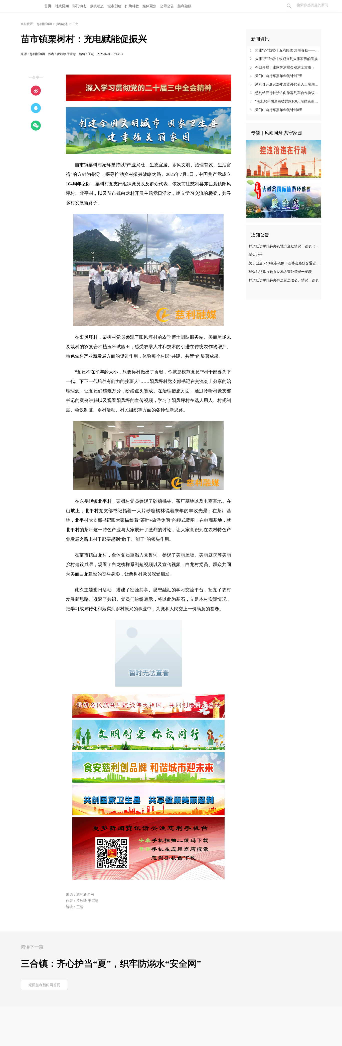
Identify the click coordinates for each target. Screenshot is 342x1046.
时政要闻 (62, 6)
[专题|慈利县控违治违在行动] (283, 158)
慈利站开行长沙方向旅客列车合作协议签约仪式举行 (285, 93)
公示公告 (167, 6)
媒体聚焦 (149, 6)
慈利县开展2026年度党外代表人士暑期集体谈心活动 (285, 84)
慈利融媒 (185, 6)
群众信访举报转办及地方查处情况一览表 (280, 272)
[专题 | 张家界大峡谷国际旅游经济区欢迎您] (283, 198)
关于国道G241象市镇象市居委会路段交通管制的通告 (284, 263)
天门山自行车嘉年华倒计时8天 (276, 110)
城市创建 (114, 6)
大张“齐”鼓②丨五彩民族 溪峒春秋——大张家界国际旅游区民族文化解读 (285, 50)
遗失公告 (256, 255)
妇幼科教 (132, 6)
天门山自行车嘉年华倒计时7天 (276, 76)
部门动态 (79, 6)
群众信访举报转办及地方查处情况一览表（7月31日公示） (284, 246)
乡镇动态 (97, 6)
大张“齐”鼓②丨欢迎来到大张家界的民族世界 (285, 59)
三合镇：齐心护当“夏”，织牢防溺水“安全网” (111, 964)
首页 (47, 6)
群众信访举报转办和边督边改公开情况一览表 (284, 280)
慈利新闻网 (44, 24)
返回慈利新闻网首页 (44, 985)
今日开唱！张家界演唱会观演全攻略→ (282, 67)
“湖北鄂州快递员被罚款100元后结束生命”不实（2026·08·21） (285, 101)
